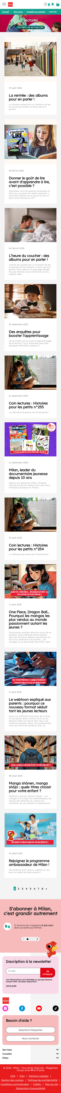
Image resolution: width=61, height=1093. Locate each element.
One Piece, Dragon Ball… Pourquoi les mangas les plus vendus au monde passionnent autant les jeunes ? (29, 619)
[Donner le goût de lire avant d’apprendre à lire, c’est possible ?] (30, 142)
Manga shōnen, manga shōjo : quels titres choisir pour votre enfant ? (30, 787)
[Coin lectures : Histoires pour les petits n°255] (30, 373)
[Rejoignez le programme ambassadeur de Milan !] (30, 830)
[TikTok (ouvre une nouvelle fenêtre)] (56, 1010)
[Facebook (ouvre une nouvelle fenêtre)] (22, 1010)
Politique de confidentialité (42, 1080)
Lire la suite (11, 986)
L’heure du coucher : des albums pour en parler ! (29, 257)
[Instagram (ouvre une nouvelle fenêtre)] (5, 1010)
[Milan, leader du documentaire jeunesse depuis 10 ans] (30, 439)
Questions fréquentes (30, 1029)
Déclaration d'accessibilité (30, 1088)
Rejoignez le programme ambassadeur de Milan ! (29, 863)
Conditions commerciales (15, 1084)
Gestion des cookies (12, 1080)
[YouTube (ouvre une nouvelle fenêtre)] (39, 1010)
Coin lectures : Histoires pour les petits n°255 (28, 405)
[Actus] (49, 4)
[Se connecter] (52, 4)
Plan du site (51, 1084)
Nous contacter (30, 1038)
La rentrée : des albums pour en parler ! (28, 97)
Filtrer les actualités (30, 27)
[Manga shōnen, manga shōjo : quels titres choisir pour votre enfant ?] (30, 753)
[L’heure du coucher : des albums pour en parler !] (30, 225)
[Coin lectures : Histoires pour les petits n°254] (30, 515)
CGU (22, 1076)
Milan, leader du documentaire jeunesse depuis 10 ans (28, 474)
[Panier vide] (58, 4)
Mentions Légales (38, 1076)
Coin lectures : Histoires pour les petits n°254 (28, 547)
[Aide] (45, 4)
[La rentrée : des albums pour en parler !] (30, 59)
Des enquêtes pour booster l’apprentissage (28, 333)
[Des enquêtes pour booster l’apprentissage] (30, 301)
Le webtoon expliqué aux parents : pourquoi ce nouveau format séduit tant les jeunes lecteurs (30, 705)
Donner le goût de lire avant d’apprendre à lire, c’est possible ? (29, 182)
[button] (27, 939)
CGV (12, 1076)
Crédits (37, 1084)
